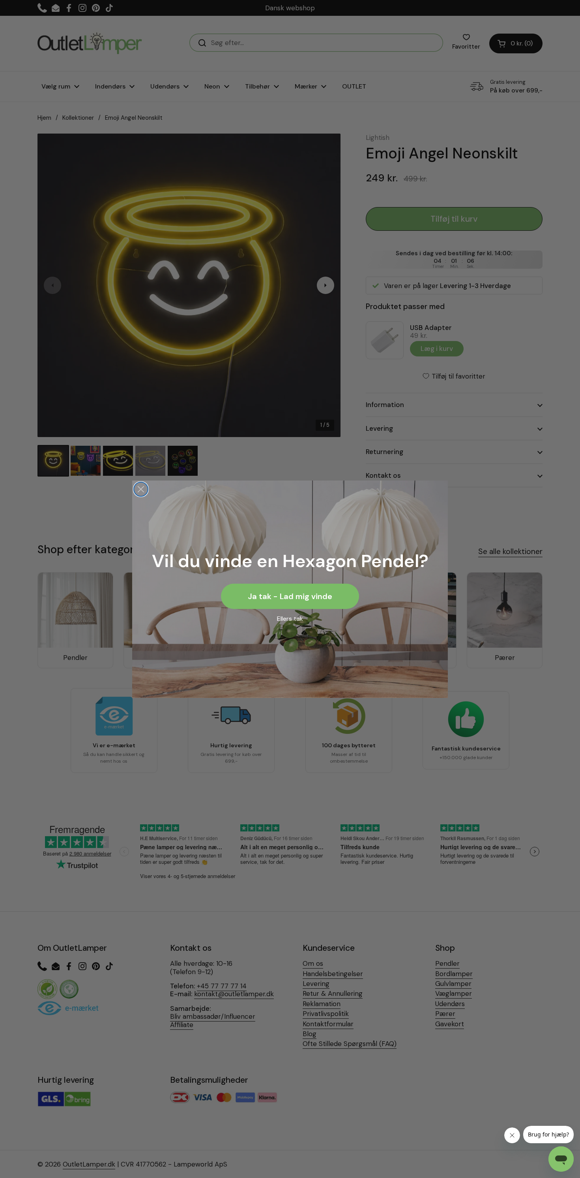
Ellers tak (290, 618)
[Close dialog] (141, 489)
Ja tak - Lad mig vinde (290, 596)
